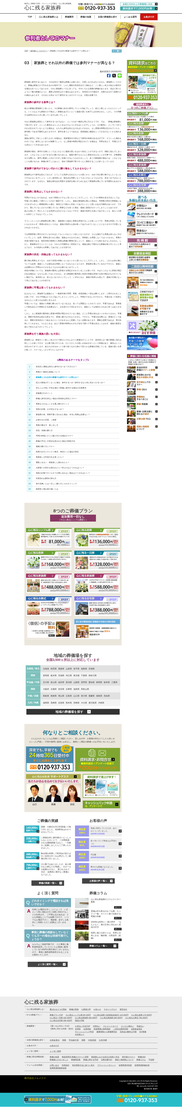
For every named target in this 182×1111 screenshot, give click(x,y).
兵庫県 (69, 689)
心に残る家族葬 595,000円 (111, 1018)
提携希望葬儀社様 (142, 1065)
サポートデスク (110, 1009)
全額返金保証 (136, 1029)
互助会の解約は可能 (128, 1032)
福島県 (84, 669)
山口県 (76, 696)
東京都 (76, 675)
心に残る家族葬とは (48, 17)
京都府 (54, 689)
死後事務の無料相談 (102, 1029)
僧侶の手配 (79, 1020)
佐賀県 (61, 703)
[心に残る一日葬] (97, 538)
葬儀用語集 (75, 1060)
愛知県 (92, 682)
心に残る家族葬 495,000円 (86, 1018)
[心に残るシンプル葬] (49, 538)
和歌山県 (85, 689)
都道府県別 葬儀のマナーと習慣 (75, 1057)
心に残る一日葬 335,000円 (61, 1018)
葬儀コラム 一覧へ (98, 946)
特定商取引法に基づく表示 (83, 1065)
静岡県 (99, 682)
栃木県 (54, 675)
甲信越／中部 (33, 682)
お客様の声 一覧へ (98, 881)
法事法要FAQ (106, 1060)
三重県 (114, 682)
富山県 (54, 682)
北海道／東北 (33, 668)
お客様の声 (86, 1009)
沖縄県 (101, 703)
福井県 (61, 682)
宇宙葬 (151, 1060)
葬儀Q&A (141, 1057)
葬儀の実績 (74, 1009)
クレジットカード (110, 1026)
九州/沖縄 (103, 1040)
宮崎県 (76, 703)
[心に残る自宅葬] (97, 606)
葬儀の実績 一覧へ (47, 883)
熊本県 (69, 703)
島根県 (54, 696)
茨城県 (61, 675)
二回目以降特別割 (120, 1029)
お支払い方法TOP (82, 1026)
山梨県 (76, 682)
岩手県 (76, 669)
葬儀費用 (69, 17)
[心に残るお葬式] (49, 606)
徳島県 (99, 696)
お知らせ (97, 1009)
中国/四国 (92, 1040)
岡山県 (61, 696)
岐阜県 (107, 682)
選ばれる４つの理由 (58, 1009)
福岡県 (46, 703)
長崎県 (54, 703)
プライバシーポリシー (106, 1065)
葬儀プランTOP (56, 1015)
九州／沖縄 (33, 702)
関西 (33, 689)
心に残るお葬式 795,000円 (136, 1018)
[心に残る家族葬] (49, 584)
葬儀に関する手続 (90, 1060)
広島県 (69, 696)
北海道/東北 (55, 1040)
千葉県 (84, 675)
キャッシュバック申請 (84, 1032)
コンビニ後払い (127, 1026)
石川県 (46, 682)
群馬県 (46, 675)
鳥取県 (46, 696)
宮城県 (92, 669)
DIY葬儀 (142, 1032)
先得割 (78, 1029)
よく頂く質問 (55, 1051)
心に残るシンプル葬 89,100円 (78, 1015)
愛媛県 (92, 696)
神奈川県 (93, 675)
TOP (30, 17)
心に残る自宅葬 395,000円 (61, 1020)
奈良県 (61, 689)
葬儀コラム (141, 1060)
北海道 (46, 669)
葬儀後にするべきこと (59, 1060)
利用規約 (65, 1065)
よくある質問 (130, 17)
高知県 (107, 696)
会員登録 (87, 1029)
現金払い (140, 1026)
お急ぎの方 (149, 17)
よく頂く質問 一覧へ (48, 964)
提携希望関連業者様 (58, 1068)
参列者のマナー (128, 1057)
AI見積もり (79, 1034)
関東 (33, 675)
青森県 (61, 669)
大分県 (84, 703)
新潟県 (69, 682)
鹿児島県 (93, 703)
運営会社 (123, 1009)
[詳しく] (49, 629)
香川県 (84, 696)
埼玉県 (69, 675)
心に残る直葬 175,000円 (141, 1015)
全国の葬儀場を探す (107, 17)
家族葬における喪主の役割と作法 (105, 1057)
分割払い (96, 1026)
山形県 (69, 669)
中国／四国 (33, 696)
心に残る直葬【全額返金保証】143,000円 (111, 1015)
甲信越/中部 (74, 1040)
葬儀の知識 (85, 17)
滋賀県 (76, 689)
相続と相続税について (124, 1060)
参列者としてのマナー (39, 51)
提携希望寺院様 (125, 1065)
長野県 (84, 682)
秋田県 (54, 669)
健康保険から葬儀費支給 (106, 1032)
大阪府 (46, 689)
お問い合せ (54, 1065)
